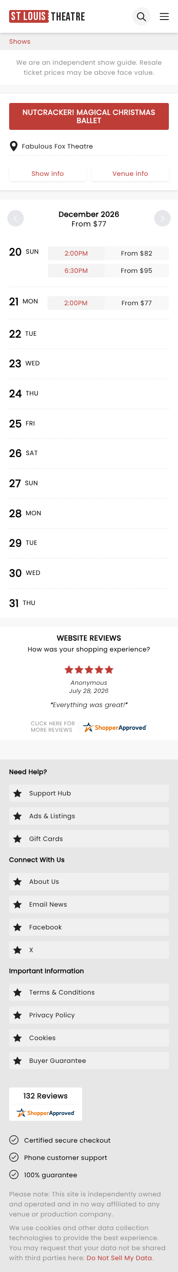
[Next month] (162, 218)
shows (20, 41)
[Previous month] (15, 218)
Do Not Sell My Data (119, 1257)
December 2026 (88, 219)
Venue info (130, 173)
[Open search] (141, 16)
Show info (47, 173)
